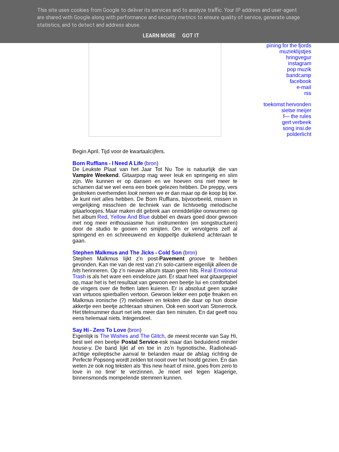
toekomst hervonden (287, 104)
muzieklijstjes (295, 51)
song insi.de (297, 128)
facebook (300, 81)
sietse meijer (296, 110)
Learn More (159, 35)
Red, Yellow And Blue (123, 217)
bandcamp (298, 75)
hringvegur (298, 57)
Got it (190, 35)
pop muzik (299, 69)
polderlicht (299, 134)
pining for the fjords (288, 45)
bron (151, 163)
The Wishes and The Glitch (132, 336)
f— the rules (297, 116)
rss (307, 93)
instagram (299, 63)
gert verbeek (296, 122)
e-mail (304, 87)
